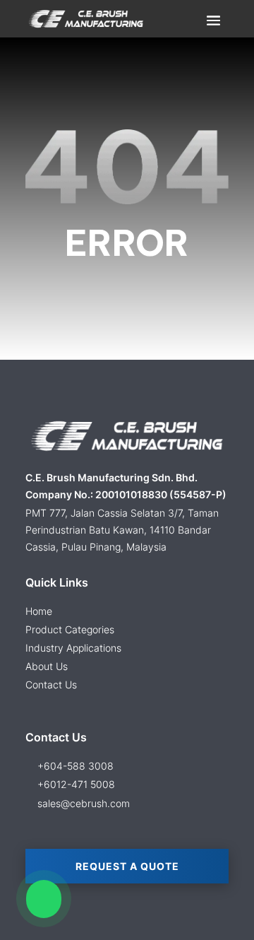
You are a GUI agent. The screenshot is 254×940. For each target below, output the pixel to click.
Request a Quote (127, 866)
